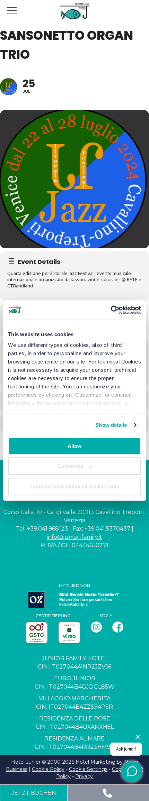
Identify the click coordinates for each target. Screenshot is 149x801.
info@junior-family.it (74, 537)
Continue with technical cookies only (74, 486)
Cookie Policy (48, 769)
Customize (71, 466)
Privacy (84, 776)
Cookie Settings (88, 769)
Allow (74, 446)
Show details (111, 425)
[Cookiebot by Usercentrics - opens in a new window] (110, 309)
